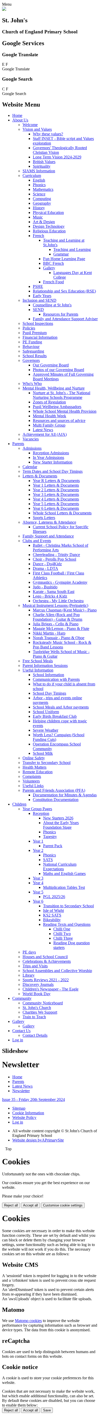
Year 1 (38, 841)
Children (19, 804)
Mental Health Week (49, 416)
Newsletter (21, 1091)
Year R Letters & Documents (56, 480)
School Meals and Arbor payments (61, 707)
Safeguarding (33, 351)
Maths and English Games (64, 873)
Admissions (32, 448)
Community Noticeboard (43, 1003)
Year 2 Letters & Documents (56, 490)
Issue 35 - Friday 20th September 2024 (33, 1099)
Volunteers (31, 781)
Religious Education (49, 231)
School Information (48, 675)
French (38, 235)
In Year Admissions (48, 457)
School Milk (43, 753)
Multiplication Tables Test (64, 887)
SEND (38, 309)
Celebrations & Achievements (47, 961)
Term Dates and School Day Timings (53, 471)
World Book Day (37, 994)
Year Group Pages (37, 809)
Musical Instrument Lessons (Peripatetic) (55, 605)
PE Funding (32, 342)
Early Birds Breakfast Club (55, 716)
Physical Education (48, 212)
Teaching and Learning (72, 249)
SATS (48, 859)
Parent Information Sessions (45, 665)
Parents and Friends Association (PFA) (54, 790)
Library (29, 975)
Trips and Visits (35, 966)
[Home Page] (4, 9)
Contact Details (35, 1035)
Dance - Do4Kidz (47, 564)
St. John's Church (37, 1007)
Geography (42, 203)
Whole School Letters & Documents (62, 513)
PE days (29, 952)
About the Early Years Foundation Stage (61, 824)
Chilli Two (62, 933)
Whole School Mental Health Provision (64, 411)
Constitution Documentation (55, 799)
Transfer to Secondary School (47, 762)
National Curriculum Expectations (59, 866)
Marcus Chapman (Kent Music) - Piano (65, 610)
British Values (44, 161)
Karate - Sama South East (53, 591)
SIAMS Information (39, 171)
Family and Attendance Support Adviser (65, 319)
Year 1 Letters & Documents (56, 485)
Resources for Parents (60, 314)
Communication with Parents (56, 679)
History (39, 208)
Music (38, 217)
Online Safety (34, 758)
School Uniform (46, 712)
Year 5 (38, 892)
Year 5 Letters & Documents (56, 504)
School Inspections (38, 323)
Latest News (43, 430)
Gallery (49, 268)
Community (22, 998)
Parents (18, 443)
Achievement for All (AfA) (45, 434)
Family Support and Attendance (48, 536)
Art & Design (44, 222)
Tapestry (50, 836)
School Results (35, 356)
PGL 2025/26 (54, 896)
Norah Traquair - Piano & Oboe (58, 638)
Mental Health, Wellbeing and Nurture (54, 388)
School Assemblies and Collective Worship (57, 970)
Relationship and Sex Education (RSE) (64, 291)
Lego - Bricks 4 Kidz (50, 596)
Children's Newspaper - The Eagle (50, 989)
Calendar (30, 467)
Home (17, 115)
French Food (53, 282)
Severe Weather (45, 730)
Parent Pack (52, 846)
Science (39, 194)
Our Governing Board (51, 365)
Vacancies (31, 439)
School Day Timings (49, 693)
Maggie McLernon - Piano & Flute (61, 628)
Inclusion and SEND (39, 300)
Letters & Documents (40, 476)
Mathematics (43, 189)
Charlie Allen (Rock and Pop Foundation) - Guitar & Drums (57, 616)
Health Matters (34, 767)
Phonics (39, 185)
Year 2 (38, 850)
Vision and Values (37, 129)
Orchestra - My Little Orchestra (58, 601)
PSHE (38, 286)
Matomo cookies (28, 1320)
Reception (41, 813)
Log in (17, 1040)
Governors (31, 360)
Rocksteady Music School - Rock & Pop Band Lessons (62, 644)
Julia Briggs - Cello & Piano (55, 624)
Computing (42, 198)
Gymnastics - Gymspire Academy (60, 582)
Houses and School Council (45, 957)
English (39, 180)
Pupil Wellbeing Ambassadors (57, 406)
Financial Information (40, 337)
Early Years (42, 296)
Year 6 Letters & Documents (56, 508)
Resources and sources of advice (59, 420)
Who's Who (32, 383)
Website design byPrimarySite (38, 1140)
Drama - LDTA (45, 568)
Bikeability (52, 920)
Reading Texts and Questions (67, 924)
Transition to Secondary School (68, 906)
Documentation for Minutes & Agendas (65, 795)
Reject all (11, 1205)
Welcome (30, 124)
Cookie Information (28, 1113)
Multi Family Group (49, 425)
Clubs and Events (37, 541)
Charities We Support (40, 1012)
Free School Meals (38, 661)
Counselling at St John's (52, 305)
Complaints (32, 776)
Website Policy (24, 1117)
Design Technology (49, 226)
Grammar (61, 254)
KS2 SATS (52, 915)
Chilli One (61, 929)
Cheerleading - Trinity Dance (56, 554)
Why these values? (48, 134)
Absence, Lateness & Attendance (49, 522)
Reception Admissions (51, 453)
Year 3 (38, 878)
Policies (29, 328)
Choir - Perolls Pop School (54, 559)
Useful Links (33, 786)
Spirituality (42, 166)
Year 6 (38, 901)
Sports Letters (44, 517)
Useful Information (38, 670)
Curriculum (32, 175)
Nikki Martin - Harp (49, 633)
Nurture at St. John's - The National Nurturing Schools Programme (61, 395)
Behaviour (31, 346)
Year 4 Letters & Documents (56, 499)
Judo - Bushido (45, 587)
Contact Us (21, 1031)
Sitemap (18, 1108)
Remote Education (38, 772)
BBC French (53, 263)
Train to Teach (34, 1017)
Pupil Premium (35, 333)
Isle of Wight (53, 910)
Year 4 (38, 883)
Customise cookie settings (63, 1205)
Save (47, 1410)
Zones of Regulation (49, 402)
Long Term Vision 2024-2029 (57, 157)
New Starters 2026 (58, 818)
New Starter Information (52, 462)
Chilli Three (63, 938)
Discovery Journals (38, 984)
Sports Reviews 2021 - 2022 (46, 980)
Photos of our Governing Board (58, 369)
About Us (20, 120)
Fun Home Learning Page (64, 259)
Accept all (30, 1205)
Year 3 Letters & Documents (56, 494)
